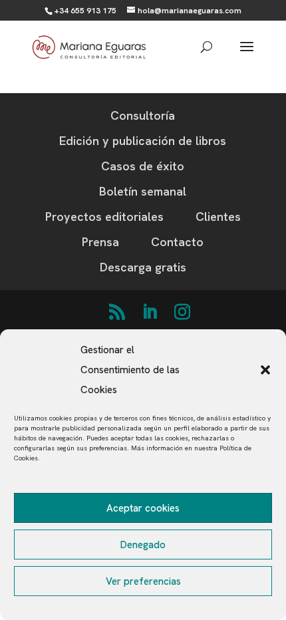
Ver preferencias (143, 581)
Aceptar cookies (143, 508)
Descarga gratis (143, 267)
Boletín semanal (142, 191)
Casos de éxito (142, 166)
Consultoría (142, 115)
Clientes (218, 216)
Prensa (100, 241)
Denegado (143, 544)
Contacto (177, 241)
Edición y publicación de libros (142, 140)
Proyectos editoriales (104, 216)
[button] (265, 370)
